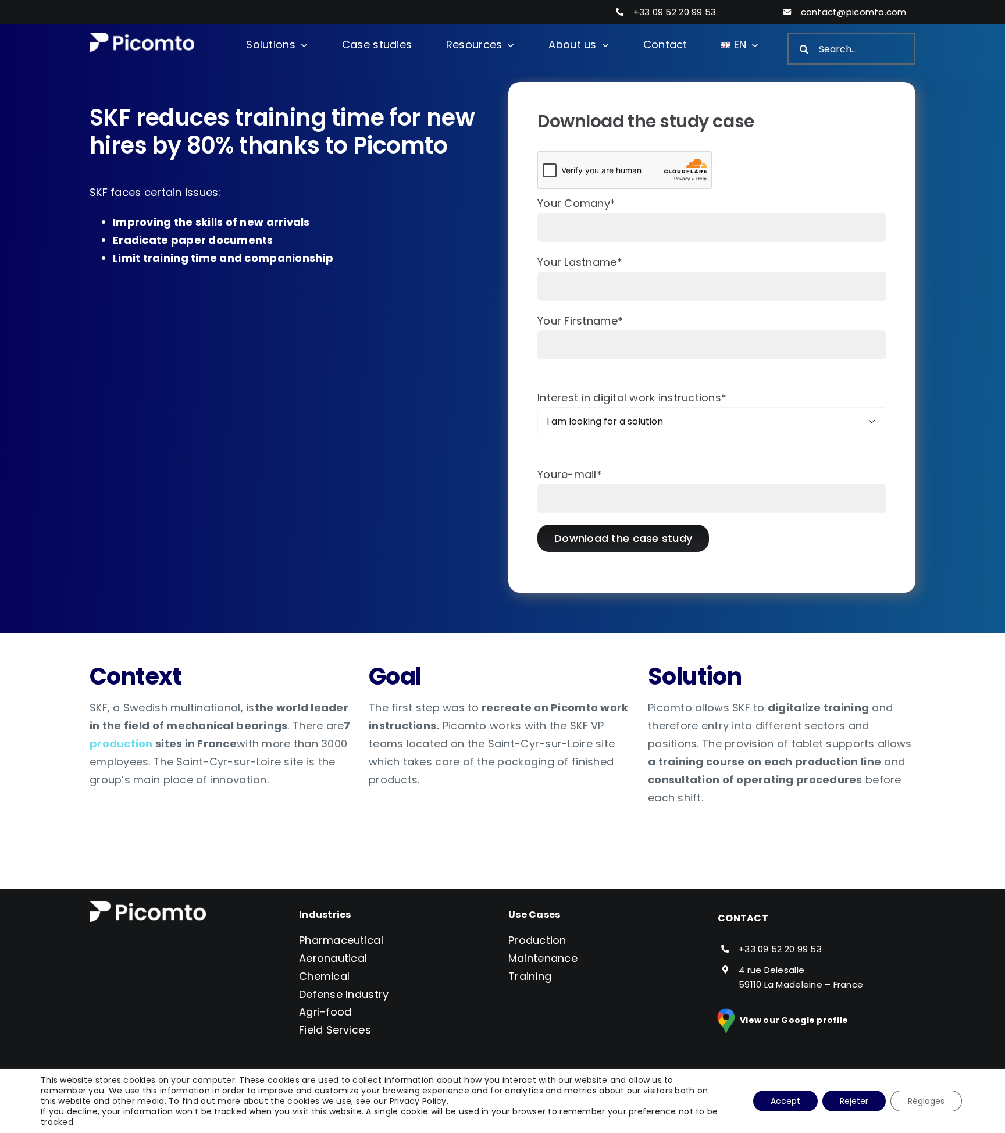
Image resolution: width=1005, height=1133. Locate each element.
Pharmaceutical (341, 940)
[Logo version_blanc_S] (142, 37)
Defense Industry (344, 994)
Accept (785, 1101)
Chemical (324, 976)
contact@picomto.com (854, 12)
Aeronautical (333, 958)
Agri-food (325, 1011)
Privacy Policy (418, 1101)
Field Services (335, 1029)
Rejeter (854, 1101)
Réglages (926, 1101)
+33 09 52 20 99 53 (675, 12)
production (121, 743)
